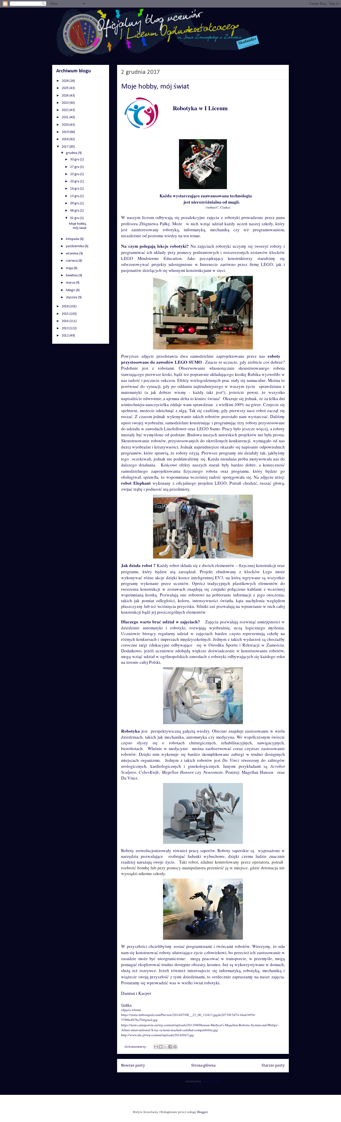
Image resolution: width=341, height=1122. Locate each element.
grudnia (72, 153)
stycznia (72, 297)
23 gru (75, 174)
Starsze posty (273, 1065)
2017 (65, 147)
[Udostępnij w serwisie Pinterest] (174, 1046)
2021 (65, 117)
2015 (65, 314)
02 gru (75, 218)
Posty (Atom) (211, 1081)
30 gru (75, 159)
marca (71, 283)
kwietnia (72, 275)
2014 (65, 321)
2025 (65, 88)
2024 (65, 96)
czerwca (72, 261)
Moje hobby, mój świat (155, 87)
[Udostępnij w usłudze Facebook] (170, 1046)
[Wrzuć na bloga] (160, 1046)
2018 (65, 139)
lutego (71, 290)
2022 (65, 110)
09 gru (75, 203)
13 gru (75, 196)
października (75, 246)
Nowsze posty (133, 1065)
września (72, 253)
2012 (65, 335)
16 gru (75, 189)
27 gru (75, 167)
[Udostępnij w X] (165, 1046)
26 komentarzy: (135, 1046)
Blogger (202, 1112)
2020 (65, 125)
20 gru (75, 181)
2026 (65, 81)
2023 (65, 103)
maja (70, 268)
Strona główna (203, 1065)
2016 (65, 306)
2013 (65, 328)
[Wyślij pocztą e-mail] (156, 1046)
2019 (65, 132)
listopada (73, 239)
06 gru (75, 211)
